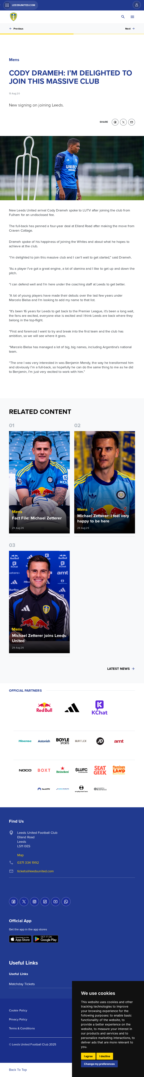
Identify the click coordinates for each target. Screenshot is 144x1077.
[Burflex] (81, 741)
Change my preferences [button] (99, 1063)
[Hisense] (25, 741)
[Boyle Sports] (63, 741)
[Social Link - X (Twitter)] (24, 901)
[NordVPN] (44, 789)
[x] (123, 122)
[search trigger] (123, 16)
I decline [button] (104, 1056)
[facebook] (115, 122)
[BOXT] (44, 770)
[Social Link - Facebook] (13, 901)
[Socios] (81, 770)
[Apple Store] (20, 939)
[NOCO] (25, 770)
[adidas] (72, 707)
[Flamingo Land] (119, 770)
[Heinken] (63, 770)
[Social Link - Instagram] (34, 901)
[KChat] (100, 707)
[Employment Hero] (81, 789)
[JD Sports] (100, 741)
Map (20, 855)
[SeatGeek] (100, 770)
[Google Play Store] (45, 939)
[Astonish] (44, 741)
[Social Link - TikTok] (45, 901)
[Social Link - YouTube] (55, 901)
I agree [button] (88, 1056)
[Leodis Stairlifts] (63, 789)
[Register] (135, 5)
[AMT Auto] (119, 741)
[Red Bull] (44, 707)
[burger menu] (132, 17)
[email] (131, 122)
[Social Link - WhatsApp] (66, 901)
